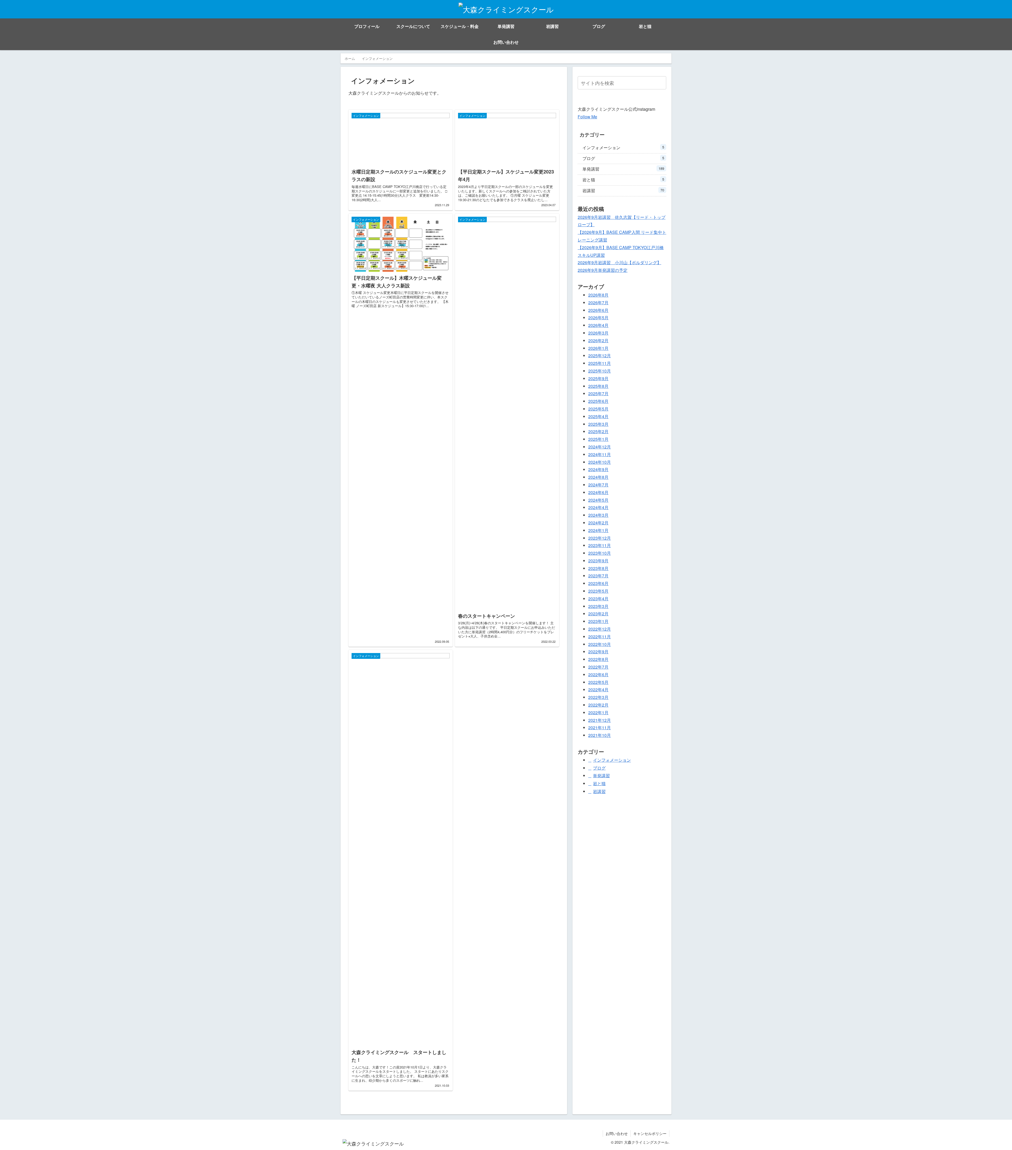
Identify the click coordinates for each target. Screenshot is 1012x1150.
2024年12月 (599, 447)
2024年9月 (598, 469)
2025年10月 (599, 371)
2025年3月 (598, 424)
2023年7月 (598, 576)
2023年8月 (598, 568)
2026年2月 (598, 340)
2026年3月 (598, 333)
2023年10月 (599, 553)
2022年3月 (598, 697)
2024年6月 (598, 492)
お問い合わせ (617, 1133)
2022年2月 (598, 705)
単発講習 (623, 169)
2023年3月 (598, 606)
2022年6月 (598, 674)
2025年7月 (598, 393)
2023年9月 (598, 561)
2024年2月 (598, 523)
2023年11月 (599, 545)
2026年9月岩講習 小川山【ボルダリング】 (619, 262)
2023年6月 (598, 583)
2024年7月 (598, 485)
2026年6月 (598, 310)
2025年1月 (598, 439)
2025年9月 (598, 378)
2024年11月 (599, 454)
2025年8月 (598, 386)
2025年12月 (599, 355)
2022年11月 (599, 637)
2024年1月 (598, 530)
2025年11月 (599, 363)
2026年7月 (598, 302)
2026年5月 (598, 318)
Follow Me (587, 117)
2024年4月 (598, 507)
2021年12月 (599, 720)
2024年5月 (598, 500)
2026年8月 (598, 295)
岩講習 (623, 190)
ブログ (623, 158)
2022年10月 (599, 644)
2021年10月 (599, 735)
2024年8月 (598, 477)
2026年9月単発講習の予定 (602, 270)
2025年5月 (598, 409)
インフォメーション (623, 147)
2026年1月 (598, 348)
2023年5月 (598, 591)
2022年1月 (598, 712)
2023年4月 (598, 599)
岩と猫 (623, 180)
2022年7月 (598, 667)
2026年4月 (598, 325)
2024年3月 (598, 515)
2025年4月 (598, 416)
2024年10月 (599, 462)
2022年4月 (598, 690)
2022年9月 (598, 652)
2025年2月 (598, 431)
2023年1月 (598, 621)
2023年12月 (599, 538)
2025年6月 (598, 401)
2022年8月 (598, 659)
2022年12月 (599, 629)
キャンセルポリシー (649, 1133)
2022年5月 (598, 682)
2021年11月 (599, 727)
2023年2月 (598, 614)
